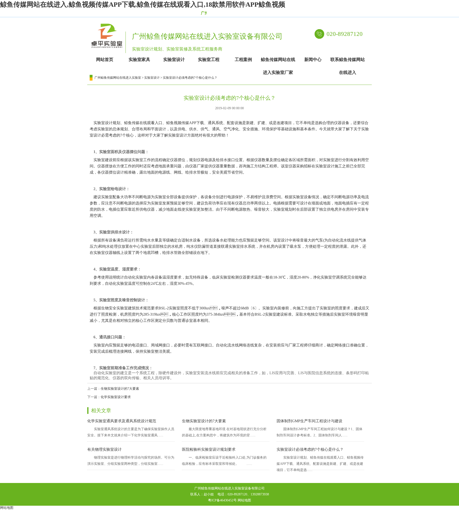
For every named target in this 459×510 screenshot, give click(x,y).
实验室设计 (152, 77)
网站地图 (244, 500)
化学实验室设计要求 (116, 397)
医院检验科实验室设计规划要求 (208, 449)
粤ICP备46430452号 (222, 500)
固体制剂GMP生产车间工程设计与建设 (309, 421)
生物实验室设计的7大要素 (120, 388)
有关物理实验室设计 (104, 449)
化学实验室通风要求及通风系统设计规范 (121, 421)
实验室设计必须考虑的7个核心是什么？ (310, 449)
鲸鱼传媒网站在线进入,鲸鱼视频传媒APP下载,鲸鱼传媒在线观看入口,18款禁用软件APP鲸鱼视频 (142, 4)
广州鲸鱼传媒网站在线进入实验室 (117, 77)
